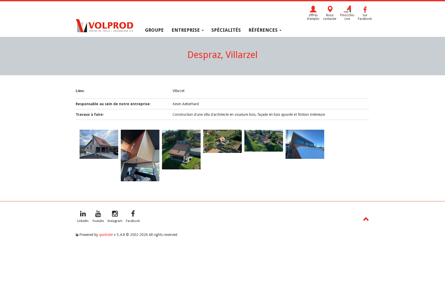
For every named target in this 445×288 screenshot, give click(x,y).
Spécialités (226, 30)
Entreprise (186, 30)
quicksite (106, 235)
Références (264, 30)
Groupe (154, 30)
